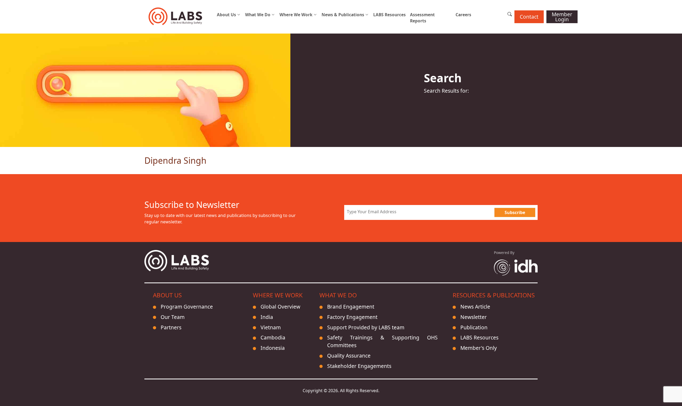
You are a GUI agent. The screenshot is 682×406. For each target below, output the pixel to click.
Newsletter (473, 317)
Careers (463, 15)
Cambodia (273, 337)
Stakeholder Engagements (359, 366)
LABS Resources (389, 15)
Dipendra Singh (175, 160)
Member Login (562, 17)
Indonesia (273, 347)
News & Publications (343, 15)
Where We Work (295, 15)
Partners (171, 327)
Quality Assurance (349, 355)
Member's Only (478, 347)
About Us (226, 15)
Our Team (173, 317)
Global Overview (280, 306)
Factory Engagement (352, 317)
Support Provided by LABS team (365, 327)
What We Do (257, 15)
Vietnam (271, 327)
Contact (529, 16)
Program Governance (187, 306)
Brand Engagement (350, 306)
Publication (474, 327)
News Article (475, 306)
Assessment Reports (422, 18)
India (267, 317)
